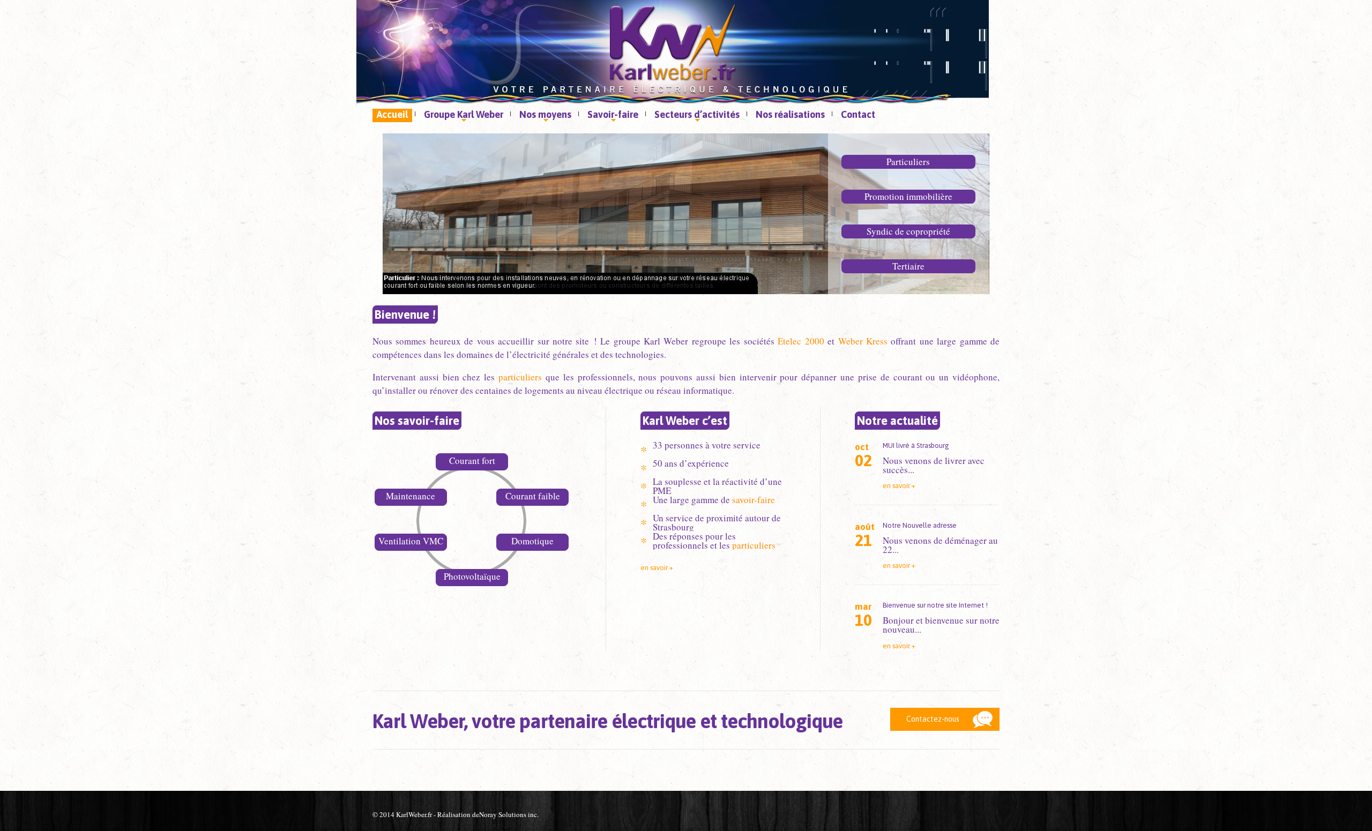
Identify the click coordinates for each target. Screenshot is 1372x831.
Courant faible (532, 496)
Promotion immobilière (908, 196)
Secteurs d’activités (695, 115)
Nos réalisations (790, 114)
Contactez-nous (932, 719)
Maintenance (410, 496)
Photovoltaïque (472, 576)
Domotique (532, 541)
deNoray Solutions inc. (505, 814)
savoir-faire (753, 499)
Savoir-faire (610, 115)
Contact (858, 114)
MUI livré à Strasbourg (916, 445)
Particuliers (908, 161)
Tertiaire (908, 266)
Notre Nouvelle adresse (920, 525)
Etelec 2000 (801, 341)
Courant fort (472, 460)
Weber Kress (863, 341)
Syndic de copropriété (908, 231)
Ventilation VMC (410, 541)
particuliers (520, 377)
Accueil (392, 114)
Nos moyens (543, 115)
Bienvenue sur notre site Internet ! (935, 605)
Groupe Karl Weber (461, 115)
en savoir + (656, 568)
